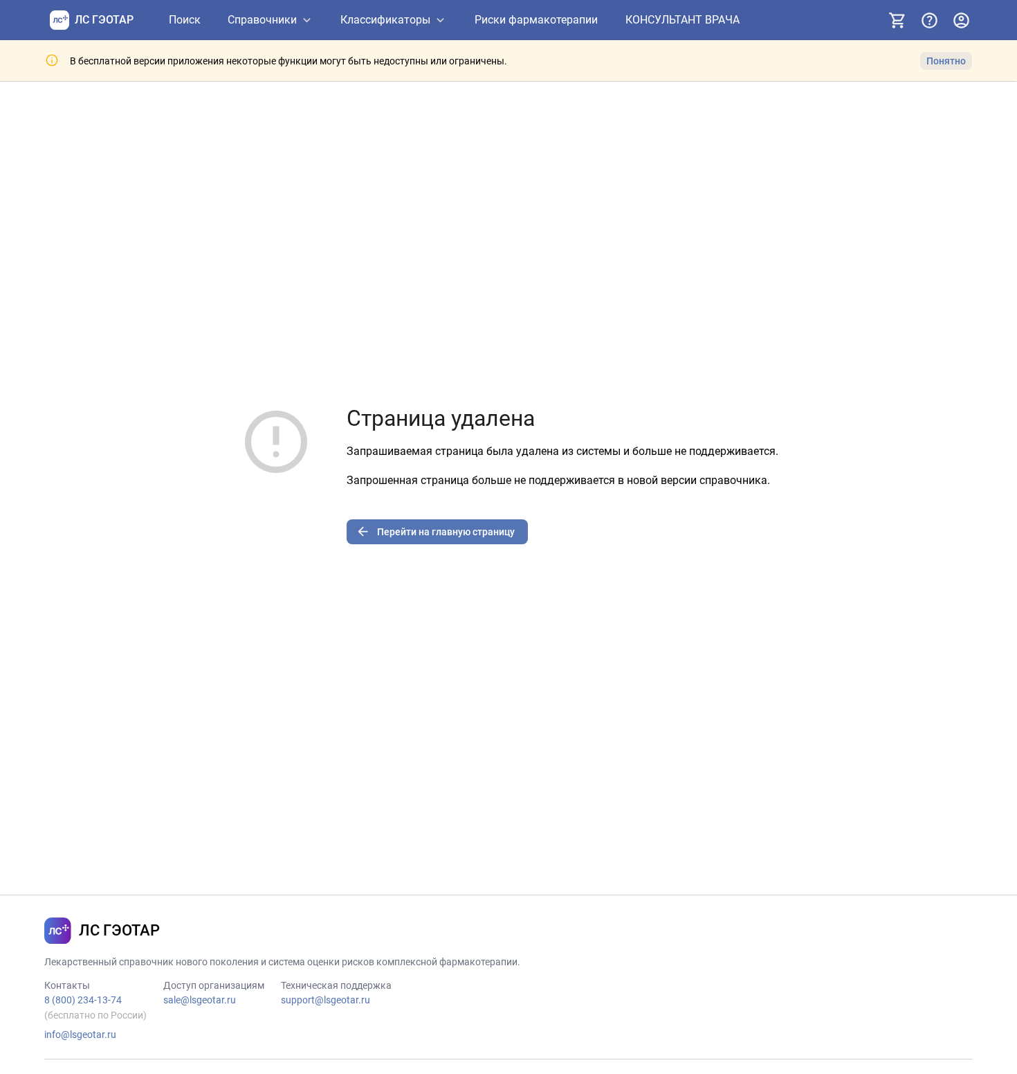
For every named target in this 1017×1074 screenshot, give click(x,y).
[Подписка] (897, 20)
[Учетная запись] (961, 20)
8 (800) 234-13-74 (83, 999)
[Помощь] (929, 20)
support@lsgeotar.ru (325, 999)
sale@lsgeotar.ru (199, 999)
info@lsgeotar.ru (80, 1034)
